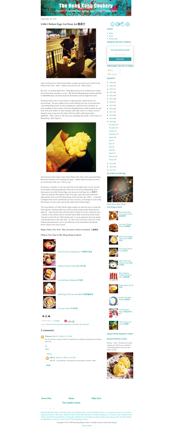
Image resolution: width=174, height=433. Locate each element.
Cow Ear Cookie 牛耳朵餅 (68, 308)
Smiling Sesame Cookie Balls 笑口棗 (72, 266)
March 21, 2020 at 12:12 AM (62, 336)
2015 (111, 118)
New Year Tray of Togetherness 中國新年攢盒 (75, 251)
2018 (111, 109)
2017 (111, 112)
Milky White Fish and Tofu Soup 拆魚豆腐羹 (125, 263)
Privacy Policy (87, 425)
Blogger (114, 422)
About (111, 36)
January (111, 159)
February (112, 156)
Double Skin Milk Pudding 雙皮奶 (125, 298)
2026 (111, 82)
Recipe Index (113, 39)
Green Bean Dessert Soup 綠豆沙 (125, 249)
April (111, 150)
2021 (111, 99)
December (112, 124)
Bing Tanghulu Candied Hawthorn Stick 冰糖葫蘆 (125, 275)
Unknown (48, 336)
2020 (111, 102)
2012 (111, 167)
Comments (113, 74)
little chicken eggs (76, 324)
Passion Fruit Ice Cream (117, 338)
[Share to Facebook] (73, 321)
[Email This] (68, 321)
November (112, 128)
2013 (111, 163)
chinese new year (51, 324)
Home (71, 398)
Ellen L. (53, 357)
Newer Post (46, 398)
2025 (111, 86)
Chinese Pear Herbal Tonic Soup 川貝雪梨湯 (126, 238)
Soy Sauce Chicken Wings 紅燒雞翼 (125, 225)
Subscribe (120, 59)
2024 (111, 89)
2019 (111, 105)
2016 (111, 115)
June (110, 143)
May (110, 147)
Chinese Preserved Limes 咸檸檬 (125, 323)
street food (86, 324)
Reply (47, 349)
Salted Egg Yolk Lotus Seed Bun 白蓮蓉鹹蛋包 (75, 294)
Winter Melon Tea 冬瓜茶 (126, 286)
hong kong (67, 324)
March (111, 153)
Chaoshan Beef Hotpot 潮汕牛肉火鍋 (125, 311)
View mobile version (71, 402)
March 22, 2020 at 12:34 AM (65, 357)
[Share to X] (72, 321)
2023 (111, 92)
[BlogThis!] (70, 321)
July (110, 140)
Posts (111, 70)
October (112, 131)
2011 (111, 170)
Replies (49, 354)
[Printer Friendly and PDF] (46, 318)
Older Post (96, 398)
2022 (111, 95)
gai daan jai (60, 324)
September (112, 134)
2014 (111, 122)
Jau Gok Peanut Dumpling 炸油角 (70, 280)
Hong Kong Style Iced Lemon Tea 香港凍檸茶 (125, 214)
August (111, 137)
